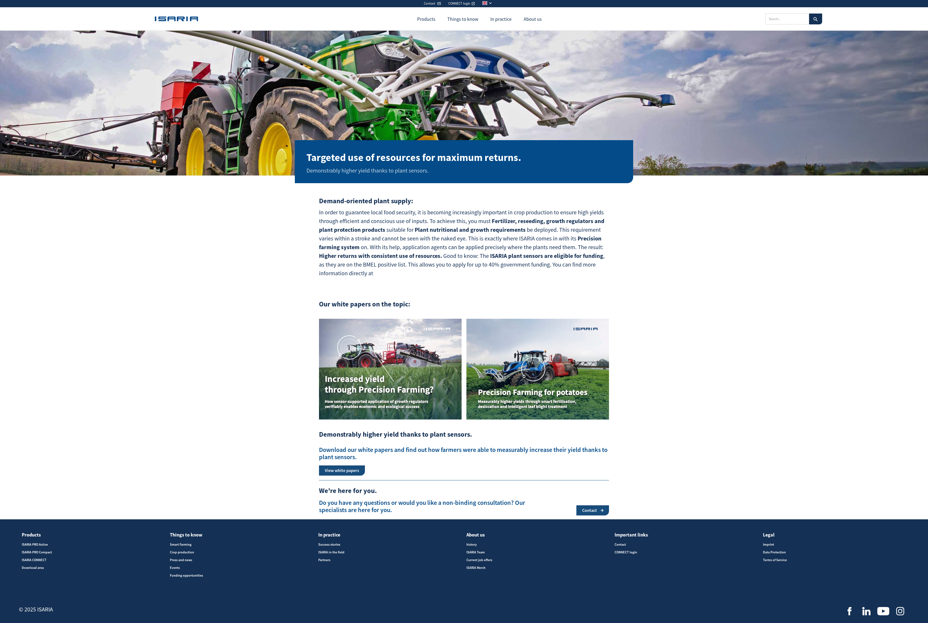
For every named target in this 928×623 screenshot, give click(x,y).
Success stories (329, 544)
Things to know (186, 535)
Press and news (181, 560)
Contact (620, 544)
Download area (33, 567)
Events (175, 567)
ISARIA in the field (331, 552)
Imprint (768, 544)
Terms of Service (775, 560)
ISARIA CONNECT (34, 560)
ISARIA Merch (476, 567)
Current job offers (479, 560)
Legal (769, 535)
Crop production (182, 552)
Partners (324, 560)
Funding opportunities (186, 575)
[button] (489, 3)
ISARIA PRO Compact (37, 552)
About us (475, 535)
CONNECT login (626, 552)
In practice (329, 535)
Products (31, 535)
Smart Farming (180, 544)
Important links (631, 535)
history (471, 544)
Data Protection (774, 552)
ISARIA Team (475, 552)
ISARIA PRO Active (35, 544)
